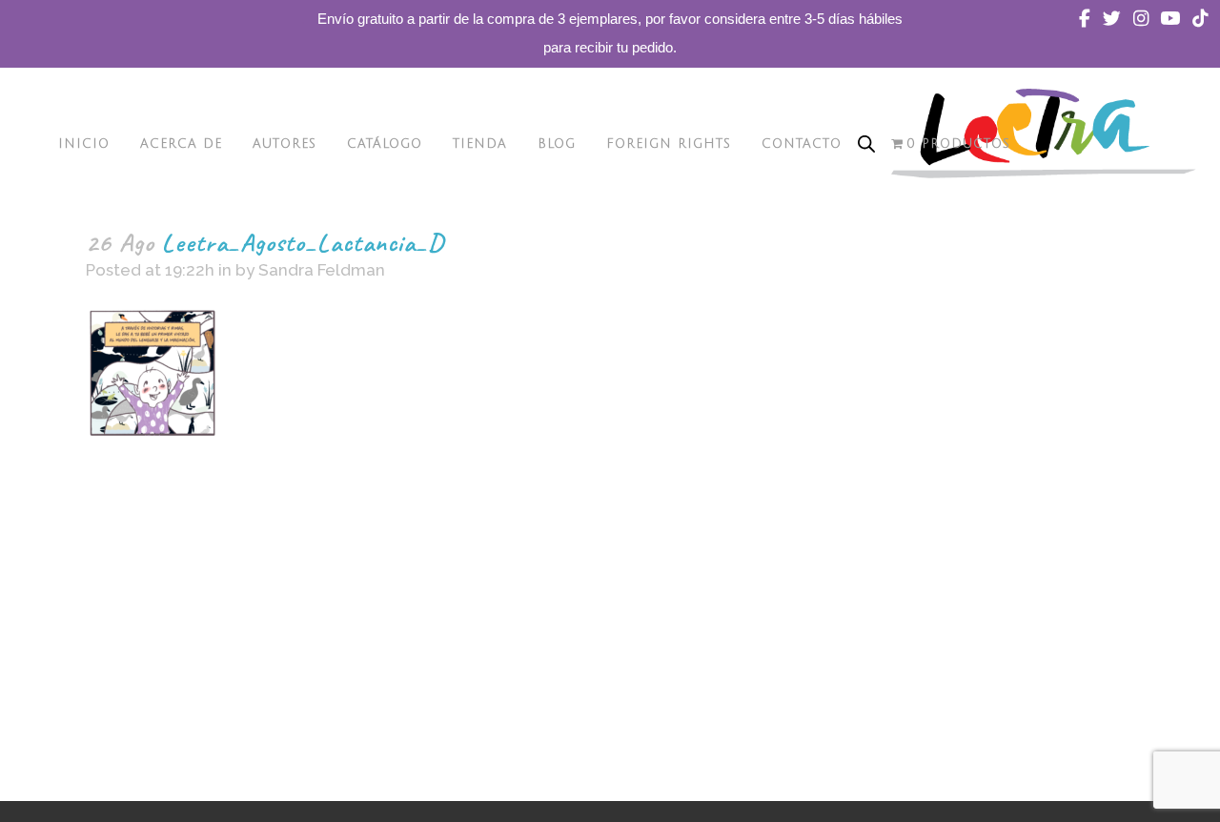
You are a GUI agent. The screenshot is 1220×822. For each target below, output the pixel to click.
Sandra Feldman (321, 269)
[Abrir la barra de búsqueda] (866, 144)
